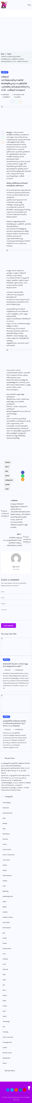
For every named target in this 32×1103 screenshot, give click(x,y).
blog (4, 829)
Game (4, 902)
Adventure (6, 808)
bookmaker (6, 834)
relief (6, 489)
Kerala (9, 54)
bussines (5, 839)
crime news (6, 860)
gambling (5, 891)
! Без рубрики (7, 803)
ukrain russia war (8, 1037)
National (5, 969)
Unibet (5, 1048)
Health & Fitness (8, 917)
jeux (4, 933)
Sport (4, 1011)
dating (4, 870)
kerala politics (7, 948)
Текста (5, 1063)
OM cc (4, 990)
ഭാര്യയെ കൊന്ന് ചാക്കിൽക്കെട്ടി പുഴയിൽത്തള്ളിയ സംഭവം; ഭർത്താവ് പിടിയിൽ (16, 782)
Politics (5, 995)
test (4, 1027)
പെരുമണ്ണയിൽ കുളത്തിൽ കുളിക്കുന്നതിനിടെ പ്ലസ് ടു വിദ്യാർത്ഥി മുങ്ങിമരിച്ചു (15, 765)
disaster (7, 462)
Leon (4, 954)
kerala (7, 475)
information (6, 922)
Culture (5, 865)
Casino (5, 844)
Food (4, 886)
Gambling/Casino (8, 896)
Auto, (4, 818)
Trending (5, 1032)
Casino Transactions (9, 855)
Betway (5, 823)
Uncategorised (7, 1042)
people (7, 484)
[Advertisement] (16, 34)
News (4, 980)
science (5, 1006)
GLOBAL (5, 912)
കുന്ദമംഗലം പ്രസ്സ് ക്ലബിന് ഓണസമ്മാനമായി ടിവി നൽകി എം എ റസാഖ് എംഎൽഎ (15, 777)
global (4, 907)
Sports (5, 1016)
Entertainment (7, 876)
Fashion (5, 881)
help (6, 471)
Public (4, 1001)
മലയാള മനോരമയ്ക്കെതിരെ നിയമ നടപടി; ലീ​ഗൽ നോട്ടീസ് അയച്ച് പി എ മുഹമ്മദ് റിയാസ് (15, 770)
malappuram (9, 480)
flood (7, 466)
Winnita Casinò (7, 1053)
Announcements (7, 813)
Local (4, 964)
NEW (4, 975)
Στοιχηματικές (6, 1058)
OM (4, 985)
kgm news (7, 670)
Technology (6, 1021)
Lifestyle (5, 959)
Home (2, 54)
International (7, 928)
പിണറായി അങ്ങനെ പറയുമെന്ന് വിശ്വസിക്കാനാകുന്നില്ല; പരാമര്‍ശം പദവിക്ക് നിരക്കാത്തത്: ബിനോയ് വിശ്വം (15, 788)
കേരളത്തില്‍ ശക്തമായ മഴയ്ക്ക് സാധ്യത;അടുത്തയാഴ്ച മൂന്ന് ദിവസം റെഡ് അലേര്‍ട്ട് (14, 723)
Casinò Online (7, 849)
